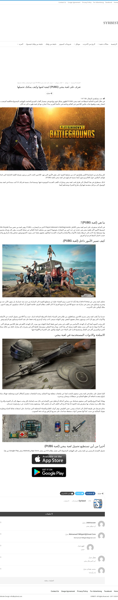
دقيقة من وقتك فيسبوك (34, 44)
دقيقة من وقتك (51, 44)
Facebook (108, 2)
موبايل (77, 44)
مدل (94, 557)
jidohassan (91, 523)
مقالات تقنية (103, 44)
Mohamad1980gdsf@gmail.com (82, 534)
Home (116, 2)
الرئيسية (114, 44)
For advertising (98, 2)
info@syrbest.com (16, 596)
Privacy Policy (86, 2)
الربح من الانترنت (89, 44)
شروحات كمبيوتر (65, 44)
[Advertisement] (59, 64)
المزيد (21, 44)
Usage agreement (74, 2)
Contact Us (62, 2)
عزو (83, 546)
